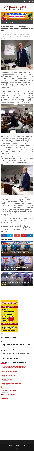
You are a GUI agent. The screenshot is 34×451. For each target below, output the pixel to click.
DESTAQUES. (10, 34)
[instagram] (32, 2)
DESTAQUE (4, 243)
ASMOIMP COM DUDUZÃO (10, 391)
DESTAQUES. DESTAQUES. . (19, 34)
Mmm (2, 341)
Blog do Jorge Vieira (8, 395)
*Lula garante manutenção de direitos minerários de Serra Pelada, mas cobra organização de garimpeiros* (17, 345)
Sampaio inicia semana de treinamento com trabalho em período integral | (14, 367)
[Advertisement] (14, 413)
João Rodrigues (7, 379)
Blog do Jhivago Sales (9, 375)
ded (13, 33)
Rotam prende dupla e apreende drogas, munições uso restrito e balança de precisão (17, 357)
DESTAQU (26, 33)
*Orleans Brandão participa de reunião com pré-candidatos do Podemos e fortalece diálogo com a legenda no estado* (17, 267)
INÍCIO (4, 22)
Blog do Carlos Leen (8, 387)
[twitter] (27, 2)
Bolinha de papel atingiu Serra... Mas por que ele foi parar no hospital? (15, 349)
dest (18, 33)
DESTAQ (21, 33)
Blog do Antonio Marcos (9, 371)
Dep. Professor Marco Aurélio (11, 383)
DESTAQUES (3, 34)
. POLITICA (8, 33)
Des (15, 33)
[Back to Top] (17, 449)
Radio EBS (5, 398)
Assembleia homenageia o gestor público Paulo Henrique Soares (16, 253)
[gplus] (29, 2)
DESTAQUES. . (8, 36)
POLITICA (3, 38)
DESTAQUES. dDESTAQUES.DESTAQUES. (21, 36)
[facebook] (24, 2)
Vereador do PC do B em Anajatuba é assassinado (15, 353)
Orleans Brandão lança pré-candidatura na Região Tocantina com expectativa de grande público (16, 282)
